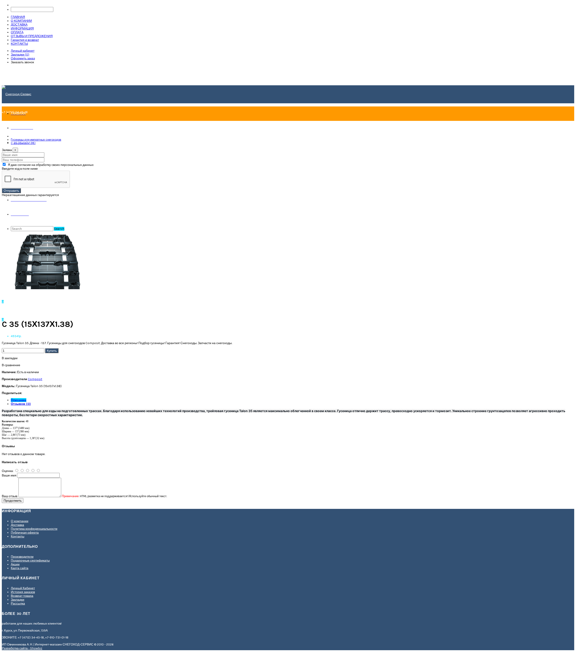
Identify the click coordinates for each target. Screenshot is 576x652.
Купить (52, 350)
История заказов (23, 592)
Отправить (11, 190)
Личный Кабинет (23, 588)
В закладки (10, 358)
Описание (18, 400)
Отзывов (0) (21, 404)
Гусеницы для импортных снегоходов (36, 139)
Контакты (17, 536)
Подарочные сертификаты (30, 560)
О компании (19, 521)
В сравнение (11, 365)
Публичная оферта (25, 533)
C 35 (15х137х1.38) (23, 143)
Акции (15, 564)
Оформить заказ (23, 58)
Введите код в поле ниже (20, 169)
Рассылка (18, 603)
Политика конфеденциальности (34, 529)
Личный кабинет (22, 51)
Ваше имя (9, 475)
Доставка (17, 525)
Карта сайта (19, 568)
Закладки (17, 600)
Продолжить (13, 500)
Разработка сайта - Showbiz (22, 648)
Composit (35, 379)
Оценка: (8, 471)
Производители (22, 557)
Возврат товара (22, 596)
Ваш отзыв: (10, 496)
